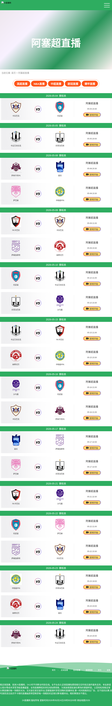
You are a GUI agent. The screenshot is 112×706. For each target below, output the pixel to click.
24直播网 (26, 700)
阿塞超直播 (23, 73)
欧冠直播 (73, 83)
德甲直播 (90, 83)
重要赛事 (89, 670)
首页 (13, 73)
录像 (108, 670)
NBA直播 (39, 83)
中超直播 (56, 83)
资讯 (99, 670)
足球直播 (64, 670)
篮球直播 (76, 670)
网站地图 (81, 700)
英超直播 (22, 83)
